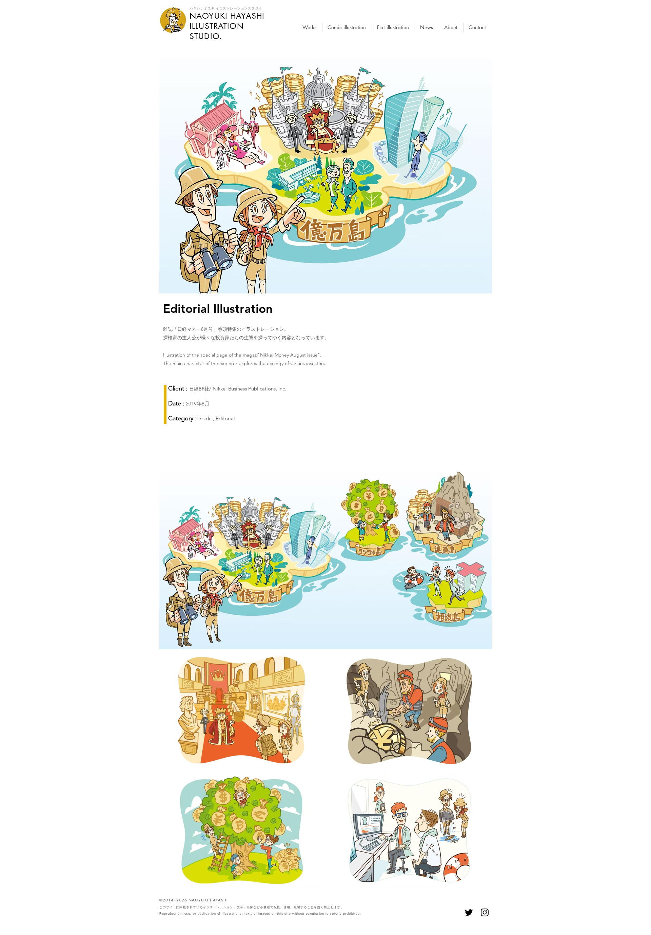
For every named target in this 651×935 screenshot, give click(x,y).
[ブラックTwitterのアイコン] (468, 912)
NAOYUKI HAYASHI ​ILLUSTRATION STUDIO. (227, 26)
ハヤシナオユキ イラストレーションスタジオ (226, 8)
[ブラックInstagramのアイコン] (484, 912)
